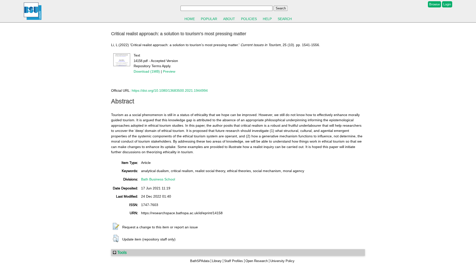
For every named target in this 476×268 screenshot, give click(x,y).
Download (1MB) (147, 71)
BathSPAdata (199, 261)
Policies (249, 19)
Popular (209, 19)
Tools (121, 252)
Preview (169, 71)
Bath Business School (158, 179)
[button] (116, 226)
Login (447, 4)
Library (217, 261)
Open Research (256, 261)
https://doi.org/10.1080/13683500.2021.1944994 (170, 90)
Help (267, 19)
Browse (434, 4)
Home (189, 19)
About (229, 19)
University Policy (282, 261)
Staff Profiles (233, 261)
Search (285, 19)
